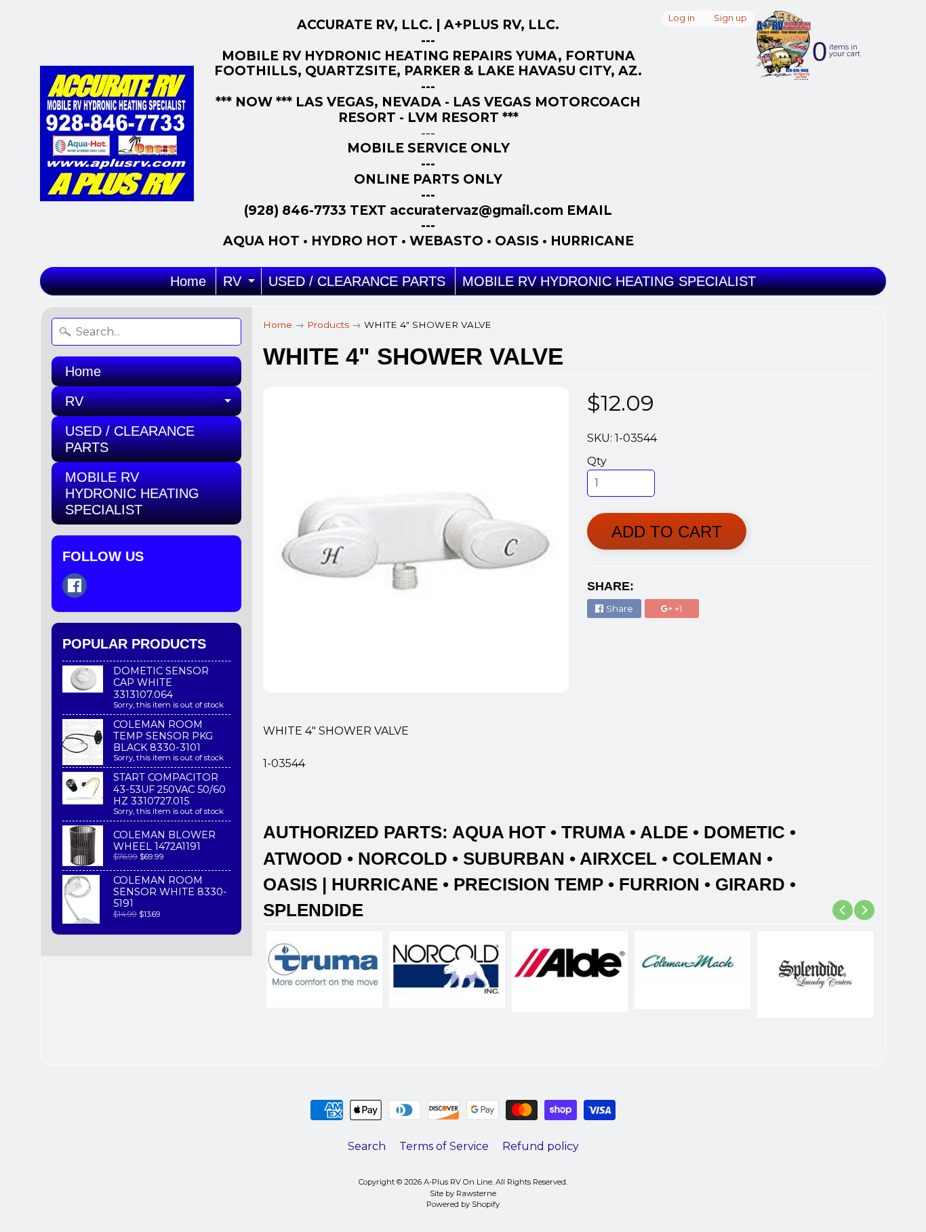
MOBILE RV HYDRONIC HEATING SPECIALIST (609, 281)
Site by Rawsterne (463, 1193)
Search (367, 1146)
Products (328, 324)
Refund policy (540, 1146)
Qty (597, 461)
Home (188, 281)
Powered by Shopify (463, 1204)
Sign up (730, 18)
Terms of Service (444, 1146)
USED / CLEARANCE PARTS (356, 281)
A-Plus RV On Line (458, 1182)
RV (240, 284)
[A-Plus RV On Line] (117, 133)
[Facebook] (74, 585)
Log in (681, 18)
